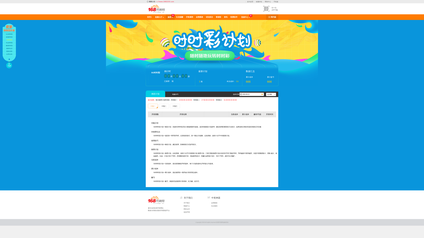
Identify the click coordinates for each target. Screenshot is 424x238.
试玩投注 (209, 17)
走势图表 (199, 17)
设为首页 (250, 2)
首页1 (149, 17)
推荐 (170, 17)
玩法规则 (214, 206)
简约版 (273, 17)
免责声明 (187, 212)
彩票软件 (234, 17)
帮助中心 (268, 2)
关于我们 (187, 203)
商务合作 (187, 209)
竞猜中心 (245, 17)
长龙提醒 (179, 17)
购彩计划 (155, 94)
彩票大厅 (159, 17)
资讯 (226, 17)
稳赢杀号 (175, 94)
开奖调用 (189, 17)
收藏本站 (259, 2)
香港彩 (218, 17)
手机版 (276, 2)
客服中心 (187, 206)
